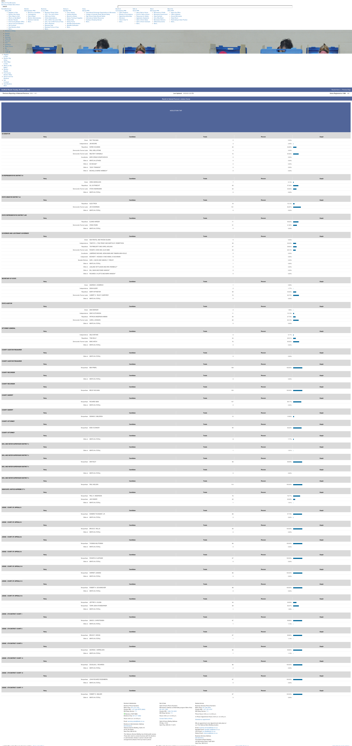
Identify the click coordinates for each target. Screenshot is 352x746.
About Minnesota (153, 10)
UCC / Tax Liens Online (51, 14)
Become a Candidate (34, 12)
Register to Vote (13, 12)
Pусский (7, 41)
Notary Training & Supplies (74, 18)
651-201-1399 (164, 709)
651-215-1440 (135, 707)
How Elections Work (14, 27)
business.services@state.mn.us (208, 728)
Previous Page (346, 90)
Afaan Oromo (9, 46)
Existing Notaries (72, 14)
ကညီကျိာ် (7, 52)
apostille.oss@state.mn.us (212, 729)
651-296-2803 (206, 707)
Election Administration (28, 10)
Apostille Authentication (73, 23)
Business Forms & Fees (52, 27)
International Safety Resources (95, 18)
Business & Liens (43, 10)
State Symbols (158, 16)
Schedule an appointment (202, 719)
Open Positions (123, 12)
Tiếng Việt (8, 39)
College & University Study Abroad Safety (98, 14)
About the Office (170, 10)
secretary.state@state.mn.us (135, 721)
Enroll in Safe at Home (142, 14)
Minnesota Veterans (159, 20)
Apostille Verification (72, 25)
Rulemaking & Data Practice (179, 20)
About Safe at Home (142, 12)
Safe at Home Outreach (143, 22)
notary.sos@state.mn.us (210, 733)
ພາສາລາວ (8, 44)
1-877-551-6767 (207, 709)
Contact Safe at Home (166, 718)
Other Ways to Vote (14, 16)
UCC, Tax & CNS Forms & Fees (54, 22)
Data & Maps (31, 16)
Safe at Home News (142, 20)
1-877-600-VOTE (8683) (138, 709)
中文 (6, 43)
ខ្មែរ (6, 48)
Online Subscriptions (51, 18)
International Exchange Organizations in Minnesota (101, 12)
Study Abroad (84, 10)
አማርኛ (7, 50)
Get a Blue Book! (159, 18)
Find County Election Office (16, 22)
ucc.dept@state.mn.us (208, 731)
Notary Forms (71, 22)
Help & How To (123, 20)
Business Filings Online (51, 12)
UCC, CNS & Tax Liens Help (53, 20)
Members (122, 18)
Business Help (49, 25)
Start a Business (49, 23)
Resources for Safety (142, 16)
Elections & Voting (8, 10)
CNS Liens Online (50, 16)
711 (136, 711)
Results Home (336, 90)
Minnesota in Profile (159, 12)
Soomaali (7, 37)
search (5, 6)
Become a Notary (72, 16)
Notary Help (70, 20)
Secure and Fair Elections (16, 23)
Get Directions (128, 726)
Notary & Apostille (65, 10)
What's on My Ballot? (15, 18)
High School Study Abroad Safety (95, 16)
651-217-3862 (137, 716)
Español (7, 33)
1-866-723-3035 (172, 711)
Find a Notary (71, 12)
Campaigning (32, 14)
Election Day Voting (14, 14)
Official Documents (159, 22)
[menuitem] (14, 19)
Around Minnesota (176, 16)
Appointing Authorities (125, 16)
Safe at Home (135, 10)
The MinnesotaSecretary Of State (10, 3)
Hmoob (7, 35)
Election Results (13, 20)
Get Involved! (12, 25)
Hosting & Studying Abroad (94, 20)
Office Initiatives (175, 14)
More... (11, 29)
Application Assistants (142, 18)
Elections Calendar (33, 20)
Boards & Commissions (119, 10)
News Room (174, 18)
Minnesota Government (160, 14)
